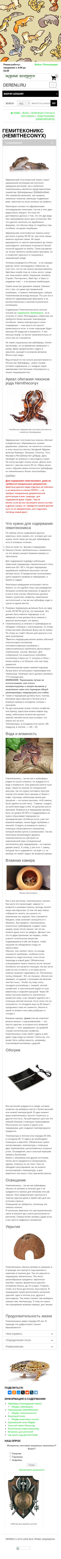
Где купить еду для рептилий (23, 1434)
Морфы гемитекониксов (24, 1412)
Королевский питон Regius (21, 1422)
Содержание (14, 142)
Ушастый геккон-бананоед (21, 1425)
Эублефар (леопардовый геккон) (25, 1403)
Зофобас (17, 1459)
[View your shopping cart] (53, 78)
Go (54, 103)
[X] (23, 1392)
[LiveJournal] (31, 1392)
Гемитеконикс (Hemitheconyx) (23, 1409)
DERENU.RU (14, 85)
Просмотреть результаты (31, 1469)
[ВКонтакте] (10, 1392)
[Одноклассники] (14, 1392)
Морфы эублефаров (22, 1406)
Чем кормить (14, 1333)
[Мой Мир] (18, 1392)
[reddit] (27, 1392)
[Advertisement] (30, 30)
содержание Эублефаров (30, 312)
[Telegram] (36, 1392)
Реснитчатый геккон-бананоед (23, 1428)
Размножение (14, 1346)
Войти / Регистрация (46, 64)
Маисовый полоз (16, 1416)
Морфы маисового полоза (25, 1419)
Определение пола (18, 1340)
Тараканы (17, 1456)
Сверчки (16, 1453)
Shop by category (13, 93)
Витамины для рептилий (20, 1431)
